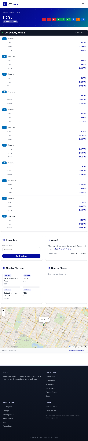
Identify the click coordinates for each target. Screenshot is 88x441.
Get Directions (21, 256)
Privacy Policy (51, 407)
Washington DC (8, 415)
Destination (7, 245)
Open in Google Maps (76, 350)
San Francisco (8, 418)
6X (68, 19)
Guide (48, 396)
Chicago (6, 411)
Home (5, 12)
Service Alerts (51, 388)
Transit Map (50, 381)
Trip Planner (50, 377)
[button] (44, 325)
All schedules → (80, 32)
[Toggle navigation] (83, 4)
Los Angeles (7, 407)
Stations (11, 12)
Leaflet (72, 347)
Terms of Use (51, 411)
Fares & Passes (51, 392)
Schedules (50, 384)
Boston (5, 422)
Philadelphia (7, 426)
